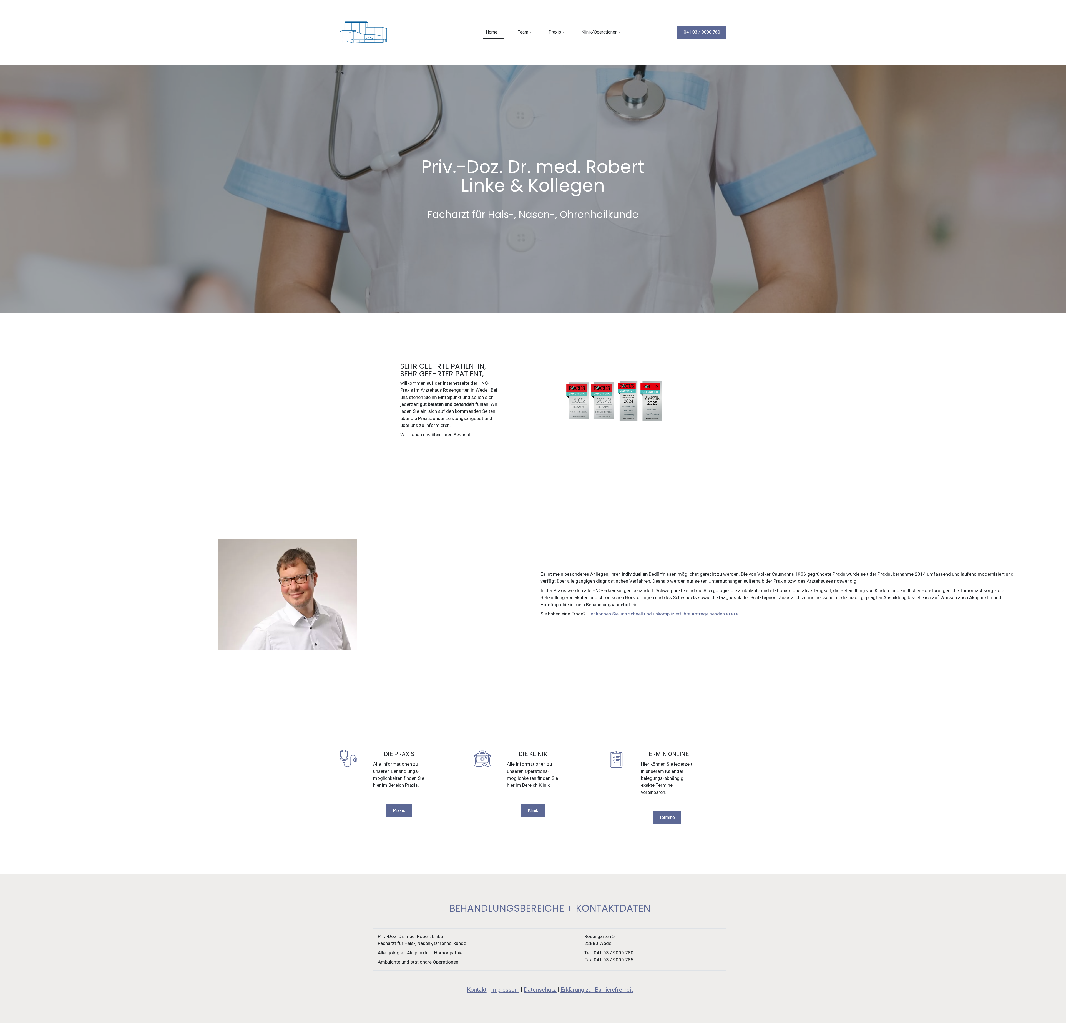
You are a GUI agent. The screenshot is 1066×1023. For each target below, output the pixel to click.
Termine (667, 817)
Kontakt (476, 989)
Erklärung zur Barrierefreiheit (596, 989)
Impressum (505, 989)
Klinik (533, 810)
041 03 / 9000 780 (702, 32)
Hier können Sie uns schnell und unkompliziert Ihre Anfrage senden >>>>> (662, 614)
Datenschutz (540, 989)
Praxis (399, 810)
